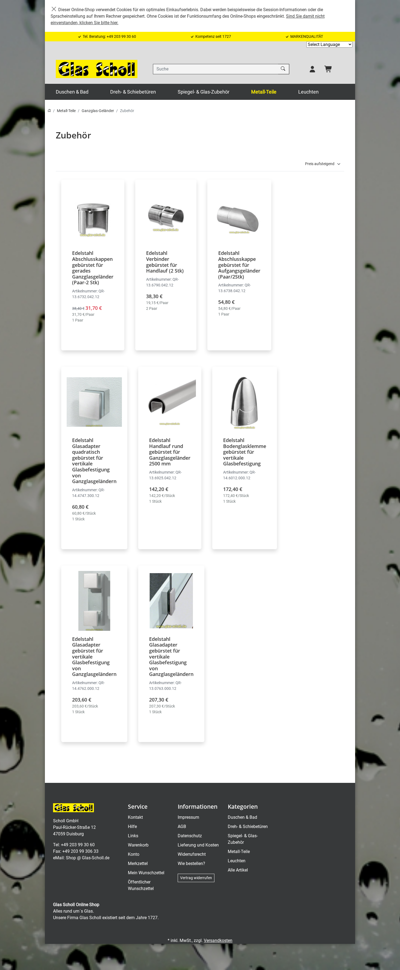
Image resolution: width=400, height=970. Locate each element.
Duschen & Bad (72, 92)
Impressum (188, 817)
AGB (182, 826)
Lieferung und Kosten (198, 845)
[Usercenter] (312, 69)
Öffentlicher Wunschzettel (141, 885)
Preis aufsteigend (319, 164)
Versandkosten (218, 940)
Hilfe (132, 826)
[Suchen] (283, 69)
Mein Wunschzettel (146, 872)
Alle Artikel (238, 870)
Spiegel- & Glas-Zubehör (203, 92)
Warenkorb (138, 845)
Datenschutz (190, 835)
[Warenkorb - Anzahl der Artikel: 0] (328, 69)
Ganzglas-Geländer (98, 111)
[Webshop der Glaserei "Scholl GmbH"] (96, 69)
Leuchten (308, 92)
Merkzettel (138, 863)
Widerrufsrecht (192, 854)
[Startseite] (49, 111)
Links (133, 835)
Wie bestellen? (191, 863)
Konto (133, 854)
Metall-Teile (263, 92)
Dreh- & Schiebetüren (133, 92)
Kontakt (135, 817)
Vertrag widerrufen (196, 878)
